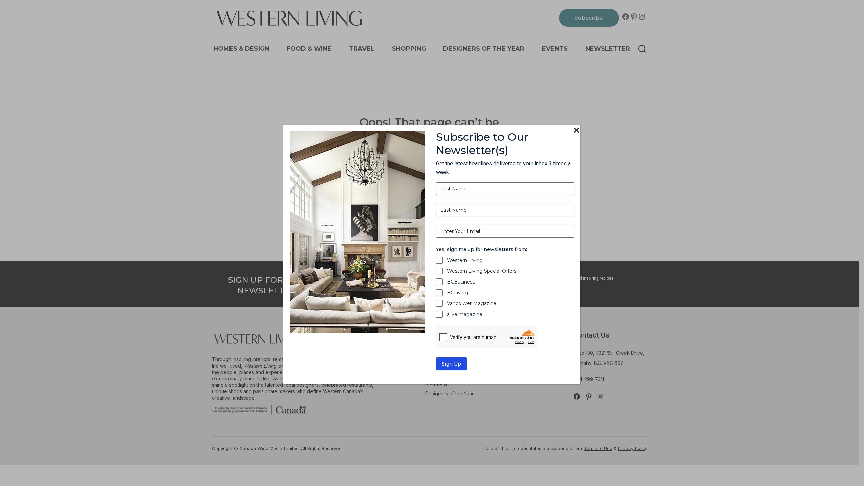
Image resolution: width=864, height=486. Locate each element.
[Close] (576, 131)
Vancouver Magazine (471, 303)
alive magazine (464, 314)
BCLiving (457, 293)
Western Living (465, 260)
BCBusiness (461, 282)
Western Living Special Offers (481, 271)
